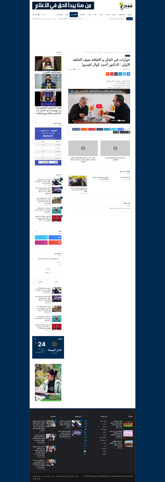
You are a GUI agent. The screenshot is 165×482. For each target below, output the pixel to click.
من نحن (54, 18)
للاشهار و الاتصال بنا (62, 18)
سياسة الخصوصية (37, 18)
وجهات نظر (59, 14)
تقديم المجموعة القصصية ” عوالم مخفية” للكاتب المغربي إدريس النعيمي (79, 189)
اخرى (104, 434)
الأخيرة (56, 282)
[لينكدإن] (120, 74)
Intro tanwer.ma (125, 177)
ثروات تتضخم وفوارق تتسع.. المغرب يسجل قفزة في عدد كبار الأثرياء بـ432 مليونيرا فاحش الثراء (102, 18)
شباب (104, 443)
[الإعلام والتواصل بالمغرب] (48, 81)
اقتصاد (107, 14)
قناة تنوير (73, 14)
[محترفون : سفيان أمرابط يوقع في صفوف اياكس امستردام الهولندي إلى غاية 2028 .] (56, 218)
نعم (58, 262)
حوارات (66, 14)
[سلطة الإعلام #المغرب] (48, 63)
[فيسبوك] (128, 74)
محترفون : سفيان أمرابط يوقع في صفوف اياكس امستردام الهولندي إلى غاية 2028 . (43, 218)
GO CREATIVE (87, 476)
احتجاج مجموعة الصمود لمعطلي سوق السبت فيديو (101, 178)
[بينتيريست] (112, 74)
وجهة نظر (103, 429)
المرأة (104, 451)
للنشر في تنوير (72, 18)
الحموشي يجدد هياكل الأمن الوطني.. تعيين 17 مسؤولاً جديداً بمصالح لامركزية (43, 181)
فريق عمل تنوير (47, 18)
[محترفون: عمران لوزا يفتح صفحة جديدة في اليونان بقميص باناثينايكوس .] (56, 210)
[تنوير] (126, 6)
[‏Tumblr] (116, 74)
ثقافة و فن (82, 14)
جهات (89, 14)
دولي (95, 14)
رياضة (101, 14)
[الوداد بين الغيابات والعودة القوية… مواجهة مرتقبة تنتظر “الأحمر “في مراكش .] (128, 423)
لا (58, 265)
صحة (104, 445)
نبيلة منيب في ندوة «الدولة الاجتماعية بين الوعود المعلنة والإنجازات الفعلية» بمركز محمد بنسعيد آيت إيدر (38, 438)
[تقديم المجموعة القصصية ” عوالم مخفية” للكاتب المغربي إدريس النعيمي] (77, 181)
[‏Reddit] (107, 74)
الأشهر (40, 282)
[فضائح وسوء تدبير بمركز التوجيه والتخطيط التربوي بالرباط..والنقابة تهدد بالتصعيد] (128, 433)
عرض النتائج (48, 272)
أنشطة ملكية (122, 14)
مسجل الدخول (119, 208)
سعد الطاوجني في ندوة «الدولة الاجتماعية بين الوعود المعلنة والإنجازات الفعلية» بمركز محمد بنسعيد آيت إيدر (38, 463)
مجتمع (114, 14)
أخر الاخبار (103, 440)
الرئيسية (129, 14)
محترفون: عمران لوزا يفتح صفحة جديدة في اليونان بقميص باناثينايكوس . (43, 209)
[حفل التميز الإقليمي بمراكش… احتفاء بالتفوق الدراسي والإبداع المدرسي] (128, 443)
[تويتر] (124, 74)
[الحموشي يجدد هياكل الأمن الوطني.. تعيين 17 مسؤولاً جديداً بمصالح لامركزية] (56, 182)
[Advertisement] (82, 33)
